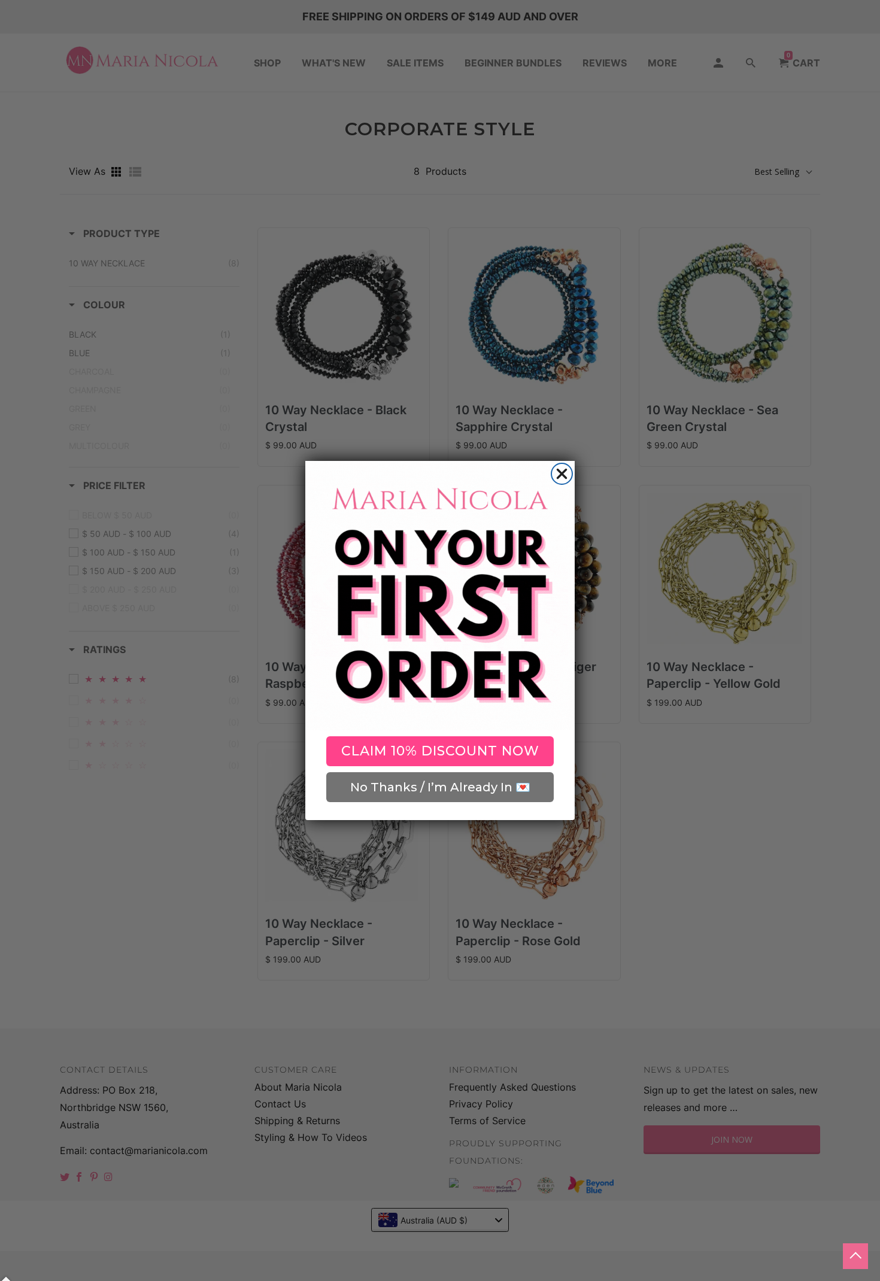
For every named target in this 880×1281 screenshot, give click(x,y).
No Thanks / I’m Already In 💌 (440, 787)
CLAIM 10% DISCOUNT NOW (440, 751)
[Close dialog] (561, 473)
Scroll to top (855, 1256)
